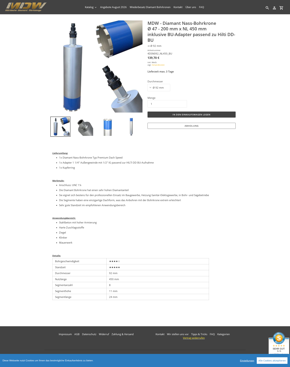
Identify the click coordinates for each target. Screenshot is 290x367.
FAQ (212, 334)
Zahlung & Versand (123, 334)
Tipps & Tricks (199, 334)
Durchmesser (155, 81)
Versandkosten (158, 65)
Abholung (191, 125)
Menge (151, 97)
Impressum (65, 334)
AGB (77, 334)
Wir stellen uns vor (178, 334)
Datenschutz (89, 334)
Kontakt (160, 334)
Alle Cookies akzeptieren (272, 360)
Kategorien (223, 334)
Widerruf (104, 334)
